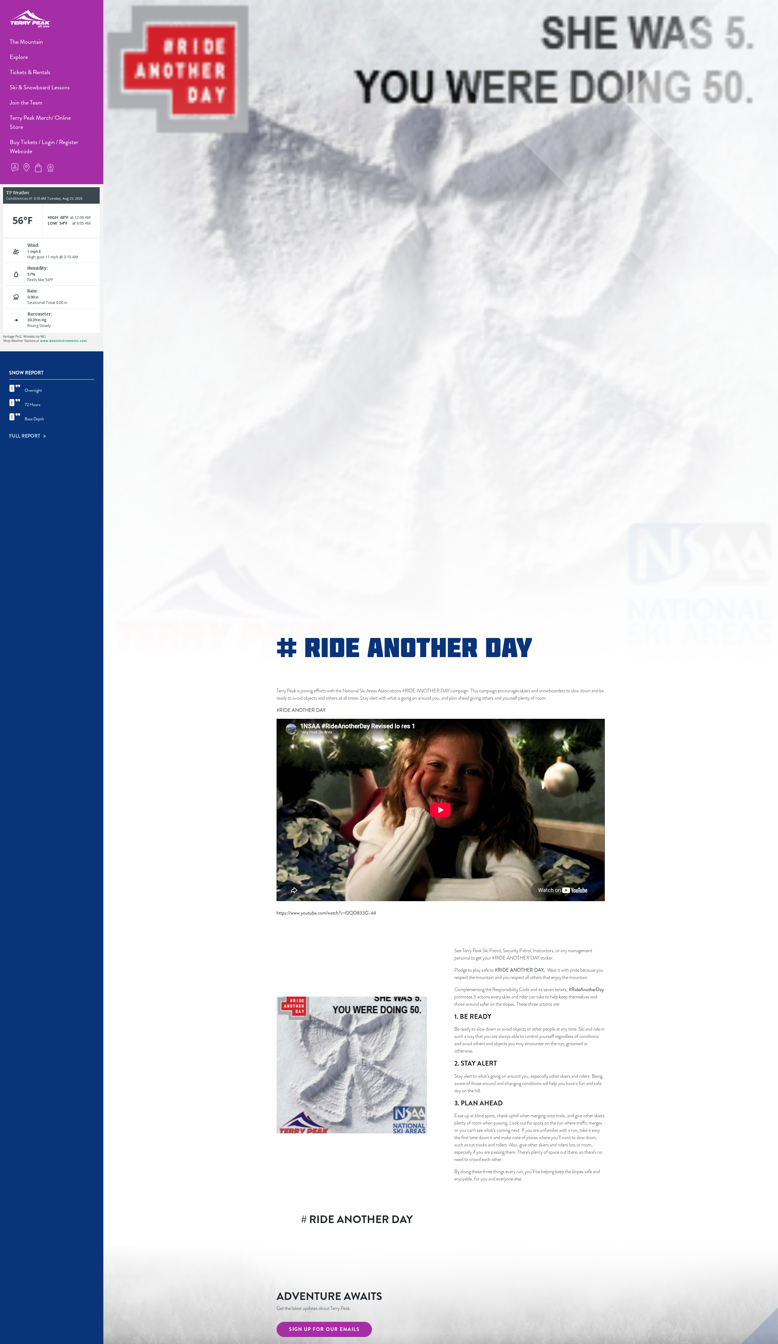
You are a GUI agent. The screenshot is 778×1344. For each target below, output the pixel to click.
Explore (19, 57)
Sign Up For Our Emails (324, 1329)
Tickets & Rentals (30, 72)
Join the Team (26, 102)
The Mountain (26, 41)
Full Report (25, 435)
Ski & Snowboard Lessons (40, 87)
